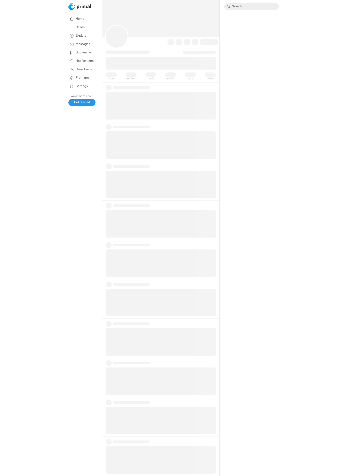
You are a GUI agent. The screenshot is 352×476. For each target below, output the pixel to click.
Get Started (82, 102)
